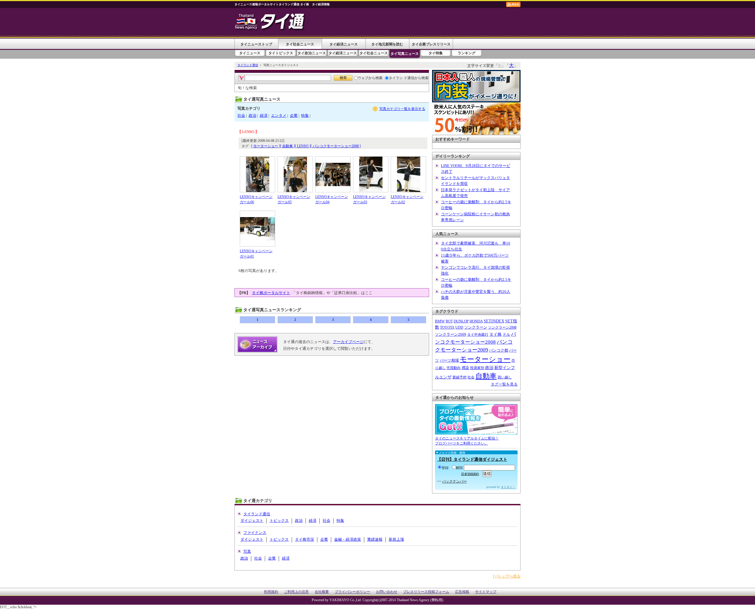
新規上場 (396, 539)
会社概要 (322, 592)
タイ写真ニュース (404, 54)
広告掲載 (462, 592)
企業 (294, 115)
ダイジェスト (251, 520)
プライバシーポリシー (352, 592)
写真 (247, 551)
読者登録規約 (470, 473)
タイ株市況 (304, 539)
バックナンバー (454, 481)
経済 (263, 115)
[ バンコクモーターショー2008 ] (336, 146)
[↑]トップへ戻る (507, 576)
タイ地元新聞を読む (387, 44)
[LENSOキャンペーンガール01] (257, 229)
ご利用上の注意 (296, 592)
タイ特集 (436, 53)
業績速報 (375, 539)
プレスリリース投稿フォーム (426, 592)
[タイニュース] (270, 31)
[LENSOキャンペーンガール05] (295, 174)
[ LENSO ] (303, 146)
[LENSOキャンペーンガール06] (257, 174)
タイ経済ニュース (343, 44)
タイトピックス (280, 53)
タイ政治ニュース (312, 53)
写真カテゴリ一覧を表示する (402, 109)
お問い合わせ (386, 592)
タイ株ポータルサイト (271, 293)
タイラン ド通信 (401, 78)
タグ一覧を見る (504, 384)
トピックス (279, 520)
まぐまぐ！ (508, 486)
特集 (305, 115)
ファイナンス (254, 532)
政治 (252, 115)
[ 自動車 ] (287, 146)
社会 (241, 115)
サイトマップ (485, 592)
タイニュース (249, 53)
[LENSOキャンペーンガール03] (370, 174)
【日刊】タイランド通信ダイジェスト (472, 459)
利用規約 (271, 592)
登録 (445, 468)
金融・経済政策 (347, 539)
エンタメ (278, 115)
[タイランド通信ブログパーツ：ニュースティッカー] (476, 431)
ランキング (466, 53)
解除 (459, 468)
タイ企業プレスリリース (431, 44)
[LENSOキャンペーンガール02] (408, 174)
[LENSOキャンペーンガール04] (333, 174)
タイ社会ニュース (300, 44)
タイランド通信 (247, 65)
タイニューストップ (256, 44)
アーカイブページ (348, 342)
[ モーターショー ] (265, 146)
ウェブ (363, 78)
